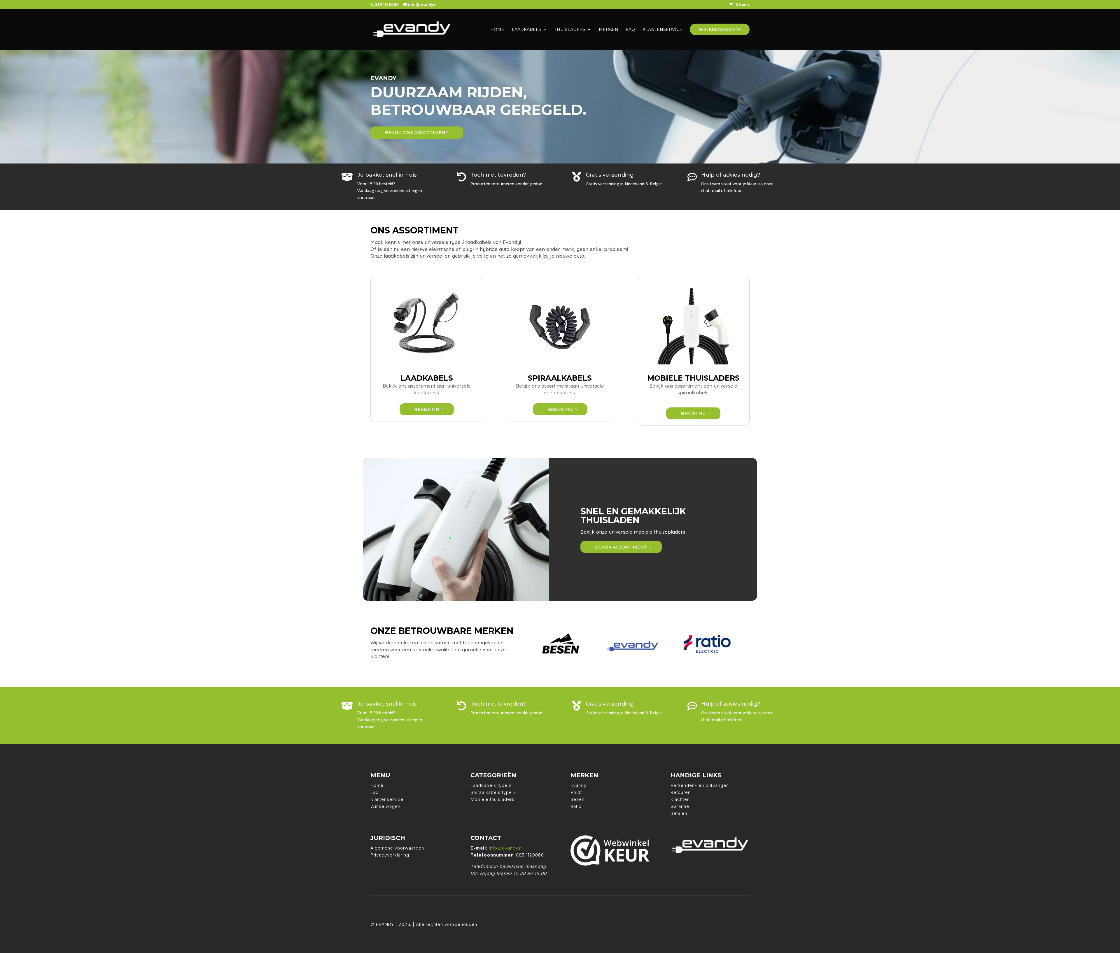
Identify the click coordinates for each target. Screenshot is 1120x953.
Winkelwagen (385, 806)
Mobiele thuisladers (492, 799)
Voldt (576, 792)
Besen (577, 799)
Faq (374, 792)
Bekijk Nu (426, 409)
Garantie (680, 806)
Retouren (681, 792)
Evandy (578, 785)
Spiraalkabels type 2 (493, 792)
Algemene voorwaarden (397, 848)
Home (377, 785)
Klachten (680, 799)
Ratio (576, 806)
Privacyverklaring (389, 855)
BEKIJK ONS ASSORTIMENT (417, 132)
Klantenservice (387, 799)
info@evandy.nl (506, 848)
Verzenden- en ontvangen (700, 785)
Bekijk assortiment (621, 547)
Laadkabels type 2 (491, 785)
